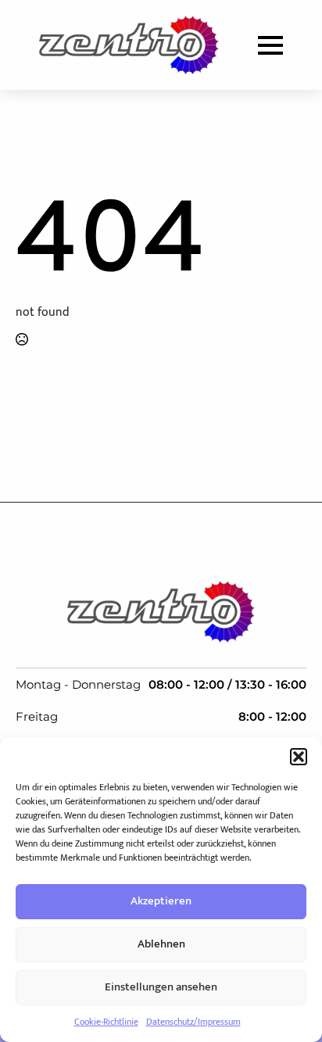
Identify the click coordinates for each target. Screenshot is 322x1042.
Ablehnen (161, 944)
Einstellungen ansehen (161, 987)
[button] (298, 756)
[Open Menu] (270, 45)
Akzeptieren (161, 901)
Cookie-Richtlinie (106, 1021)
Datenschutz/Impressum (193, 1021)
